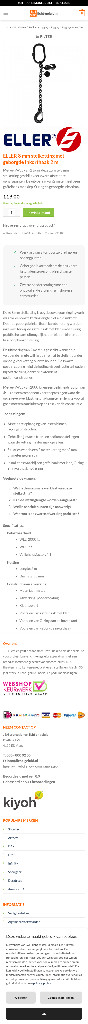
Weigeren (20, 997)
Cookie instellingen (61, 997)
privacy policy (42, 983)
